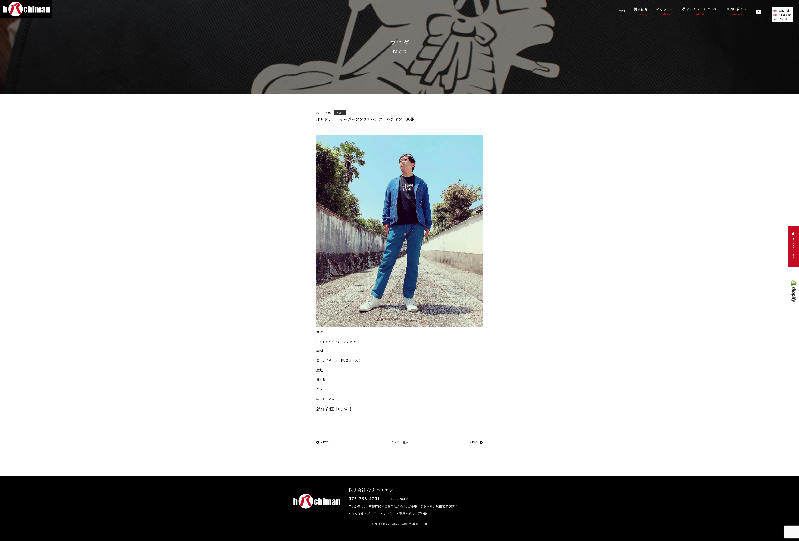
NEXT (324, 442)
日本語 (783, 19)
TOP (622, 11)
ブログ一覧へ (399, 442)
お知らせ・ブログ (363, 513)
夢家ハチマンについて (700, 11)
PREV (475, 442)
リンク (387, 513)
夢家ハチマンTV (410, 513)
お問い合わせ (736, 11)
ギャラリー (665, 11)
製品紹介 (641, 11)
